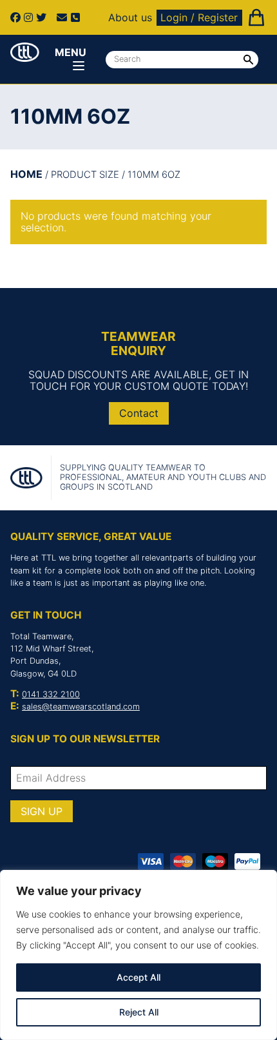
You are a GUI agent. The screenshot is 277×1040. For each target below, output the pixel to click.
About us (130, 17)
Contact (138, 413)
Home (26, 174)
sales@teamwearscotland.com (81, 706)
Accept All (138, 977)
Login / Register (199, 17)
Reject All (138, 1011)
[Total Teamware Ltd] (24, 52)
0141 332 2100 (51, 694)
